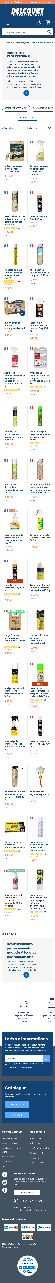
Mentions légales (9, 1156)
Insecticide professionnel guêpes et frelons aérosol (13, 435)
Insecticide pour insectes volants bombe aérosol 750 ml (13, 273)
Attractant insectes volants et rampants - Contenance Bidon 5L (40, 378)
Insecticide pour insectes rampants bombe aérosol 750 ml (40, 435)
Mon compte (35, 1138)
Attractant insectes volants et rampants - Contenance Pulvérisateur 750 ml (14, 379)
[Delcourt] (27, 12)
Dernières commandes (39, 1148)
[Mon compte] (38, 23)
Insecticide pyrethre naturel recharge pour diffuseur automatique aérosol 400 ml (39, 902)
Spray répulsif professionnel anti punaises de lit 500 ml (14, 745)
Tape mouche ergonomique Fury (39, 793)
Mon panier (34, 1158)
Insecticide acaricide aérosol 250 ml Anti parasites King (39, 846)
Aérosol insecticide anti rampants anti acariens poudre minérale (14, 220)
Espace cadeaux (37, 1162)
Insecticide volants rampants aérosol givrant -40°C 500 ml (14, 795)
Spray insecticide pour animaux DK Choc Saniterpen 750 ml (13, 539)
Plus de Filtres (27, 117)
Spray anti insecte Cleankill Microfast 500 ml (40, 538)
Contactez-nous (27, 1192)
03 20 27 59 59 (31, 1201)
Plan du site (7, 1161)
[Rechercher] (49, 31)
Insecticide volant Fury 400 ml (39, 218)
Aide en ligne (35, 1143)
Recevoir (17, 1115)
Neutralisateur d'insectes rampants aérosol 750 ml (14, 488)
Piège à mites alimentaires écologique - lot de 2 (14, 639)
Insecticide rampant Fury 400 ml (14, 588)
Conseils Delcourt (9, 1143)
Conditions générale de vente (12, 1150)
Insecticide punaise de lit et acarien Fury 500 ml (39, 326)
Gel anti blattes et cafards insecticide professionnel (40, 639)
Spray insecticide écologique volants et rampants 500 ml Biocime (13, 900)
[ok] (46, 1058)
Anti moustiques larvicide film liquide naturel (13, 169)
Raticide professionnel (16, 108)
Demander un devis (38, 1153)
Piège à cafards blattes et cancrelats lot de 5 (14, 845)
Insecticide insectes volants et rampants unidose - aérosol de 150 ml (40, 692)
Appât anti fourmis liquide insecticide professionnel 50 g (40, 588)
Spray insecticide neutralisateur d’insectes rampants (39, 170)
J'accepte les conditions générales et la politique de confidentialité (27, 1066)
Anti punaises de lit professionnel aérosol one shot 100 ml (14, 692)
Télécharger (17, 1104)
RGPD (4, 1166)
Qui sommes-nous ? (10, 1138)
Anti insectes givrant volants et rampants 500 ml (39, 272)
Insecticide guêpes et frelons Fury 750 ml (40, 744)
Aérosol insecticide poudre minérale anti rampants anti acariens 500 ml (40, 488)
